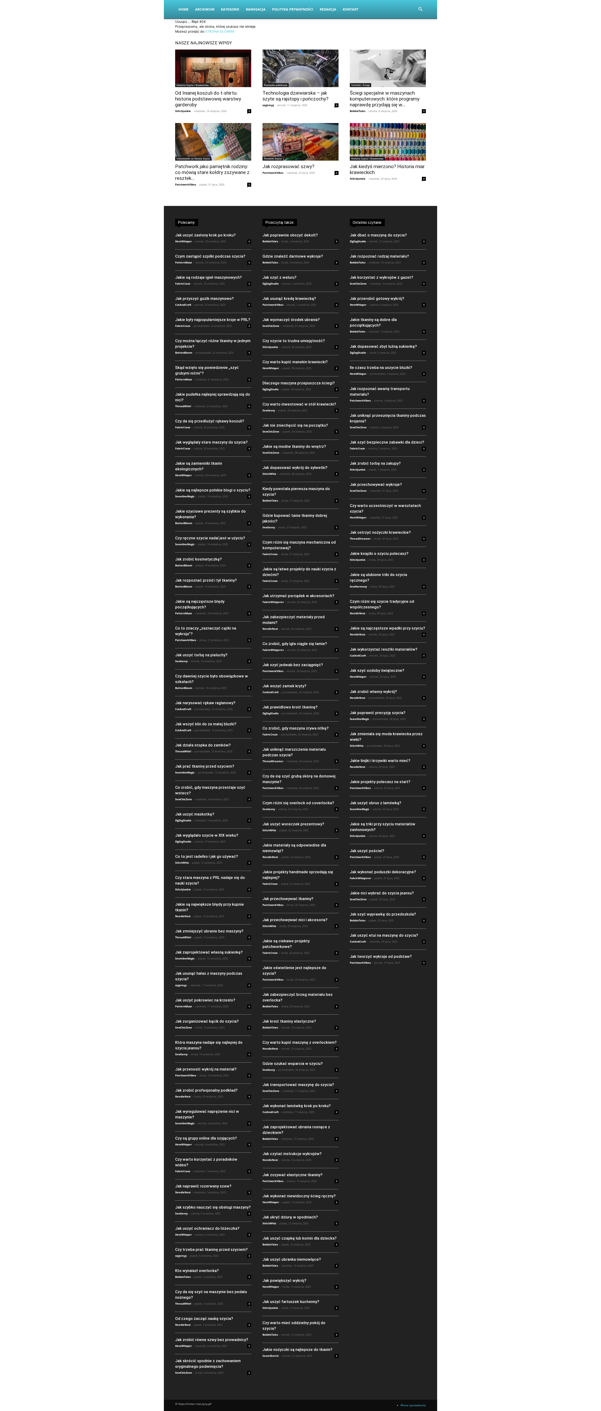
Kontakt (350, 9)
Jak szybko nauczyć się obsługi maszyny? (213, 1207)
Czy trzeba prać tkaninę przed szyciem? (211, 1249)
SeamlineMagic (185, 496)
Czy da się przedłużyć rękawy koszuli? (209, 421)
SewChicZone (183, 799)
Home (183, 9)
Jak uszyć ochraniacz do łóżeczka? (207, 1228)
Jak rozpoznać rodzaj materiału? (379, 256)
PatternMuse (183, 262)
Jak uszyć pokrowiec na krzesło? (205, 1000)
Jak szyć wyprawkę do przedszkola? (383, 914)
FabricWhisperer (273, 602)
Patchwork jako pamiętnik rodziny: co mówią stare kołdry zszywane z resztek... (212, 172)
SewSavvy (181, 661)
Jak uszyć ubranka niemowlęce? (291, 1259)
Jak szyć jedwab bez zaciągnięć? (292, 664)
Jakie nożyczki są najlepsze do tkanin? (297, 1349)
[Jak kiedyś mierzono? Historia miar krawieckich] (388, 142)
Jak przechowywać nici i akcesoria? (294, 919)
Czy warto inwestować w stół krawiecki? (299, 404)
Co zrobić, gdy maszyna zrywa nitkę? (295, 728)
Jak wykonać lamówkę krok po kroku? (296, 1105)
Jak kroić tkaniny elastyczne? (289, 1021)
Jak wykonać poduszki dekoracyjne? (383, 872)
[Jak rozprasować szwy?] (300, 142)
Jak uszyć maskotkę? (194, 814)
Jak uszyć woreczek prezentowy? (293, 824)
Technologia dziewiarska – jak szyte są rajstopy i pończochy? (295, 96)
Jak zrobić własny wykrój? (373, 691)
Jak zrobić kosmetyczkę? (198, 559)
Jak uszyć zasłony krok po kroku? (205, 235)
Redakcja (328, 9)
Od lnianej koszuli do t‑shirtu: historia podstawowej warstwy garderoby (208, 99)
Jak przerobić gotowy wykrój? (377, 298)
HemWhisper (183, 241)
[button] (420, 10)
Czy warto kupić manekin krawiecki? (295, 362)
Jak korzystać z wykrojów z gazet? (381, 277)
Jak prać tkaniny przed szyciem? (204, 766)
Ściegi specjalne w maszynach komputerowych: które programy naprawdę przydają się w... (385, 99)
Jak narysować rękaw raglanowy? (205, 702)
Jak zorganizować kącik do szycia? (207, 1021)
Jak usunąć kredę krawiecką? (289, 298)
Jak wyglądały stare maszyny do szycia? (211, 442)
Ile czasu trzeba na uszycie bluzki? (381, 367)
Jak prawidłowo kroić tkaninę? (290, 707)
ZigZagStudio (183, 820)
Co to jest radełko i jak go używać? (206, 856)
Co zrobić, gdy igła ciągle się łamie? (294, 643)
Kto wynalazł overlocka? (197, 1270)
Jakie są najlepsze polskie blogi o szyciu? (212, 490)
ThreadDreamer (272, 761)
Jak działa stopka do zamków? (203, 745)
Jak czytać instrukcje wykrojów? (292, 1153)
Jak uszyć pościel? (367, 850)
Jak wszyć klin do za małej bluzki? (205, 724)
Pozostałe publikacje (275, 85)
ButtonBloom (183, 352)
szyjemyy (268, 105)
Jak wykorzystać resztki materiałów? (383, 649)
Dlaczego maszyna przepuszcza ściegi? (298, 383)
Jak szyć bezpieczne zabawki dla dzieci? (387, 442)
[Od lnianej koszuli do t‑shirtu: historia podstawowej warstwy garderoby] (213, 68)
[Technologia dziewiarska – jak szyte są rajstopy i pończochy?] (300, 68)
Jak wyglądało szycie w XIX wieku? (206, 835)
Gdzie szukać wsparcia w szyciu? (292, 1063)
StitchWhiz (182, 862)
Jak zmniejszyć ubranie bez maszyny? (209, 931)
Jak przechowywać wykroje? (376, 484)
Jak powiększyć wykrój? (284, 1280)
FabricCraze (182, 283)
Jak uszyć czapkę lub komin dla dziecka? (299, 1238)
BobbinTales (357, 111)
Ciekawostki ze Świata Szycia (193, 158)
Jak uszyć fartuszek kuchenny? (290, 1301)
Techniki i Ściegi (360, 85)
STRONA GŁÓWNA (219, 31)
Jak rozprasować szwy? (288, 166)
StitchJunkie (183, 111)
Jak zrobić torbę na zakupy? (375, 463)
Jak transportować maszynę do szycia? (298, 1084)
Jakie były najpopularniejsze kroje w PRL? (212, 319)
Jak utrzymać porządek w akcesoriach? (298, 595)
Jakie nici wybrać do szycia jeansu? (382, 893)
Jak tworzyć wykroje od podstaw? (381, 956)
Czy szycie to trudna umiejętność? (293, 340)
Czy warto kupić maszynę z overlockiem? (299, 1042)
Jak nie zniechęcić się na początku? (295, 425)
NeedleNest (183, 916)
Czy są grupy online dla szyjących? (206, 1138)
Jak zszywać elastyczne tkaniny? (292, 1174)
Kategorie (230, 9)
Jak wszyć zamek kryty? (284, 686)
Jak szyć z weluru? (279, 277)
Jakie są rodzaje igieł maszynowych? (208, 277)
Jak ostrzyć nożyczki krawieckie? (380, 532)
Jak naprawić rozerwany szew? (203, 1186)
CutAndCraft (183, 304)
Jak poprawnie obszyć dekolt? (290, 235)
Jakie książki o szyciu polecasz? (379, 553)
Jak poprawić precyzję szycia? (377, 712)
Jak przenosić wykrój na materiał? (206, 1069)
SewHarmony (358, 586)
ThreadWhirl (183, 406)
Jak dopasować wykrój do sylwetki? (294, 467)
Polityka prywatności (292, 9)
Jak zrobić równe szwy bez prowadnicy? (211, 1339)
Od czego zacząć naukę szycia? (204, 1318)
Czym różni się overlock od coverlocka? (298, 802)
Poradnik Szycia (273, 158)
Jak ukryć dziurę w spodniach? (290, 1217)
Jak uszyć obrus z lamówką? (375, 802)
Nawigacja (256, 9)
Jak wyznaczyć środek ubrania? (291, 319)
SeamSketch (270, 1355)
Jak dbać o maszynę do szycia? (378, 235)
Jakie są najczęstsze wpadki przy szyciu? (387, 628)
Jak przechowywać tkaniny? (287, 898)
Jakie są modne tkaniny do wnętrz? (294, 446)
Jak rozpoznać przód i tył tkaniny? (206, 580)
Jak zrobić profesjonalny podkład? (206, 1090)
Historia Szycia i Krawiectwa (193, 85)
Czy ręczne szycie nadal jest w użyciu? (210, 538)
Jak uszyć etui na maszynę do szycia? (384, 935)
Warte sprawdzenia (413, 1405)
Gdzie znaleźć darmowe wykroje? (292, 256)
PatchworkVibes (185, 184)
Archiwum (204, 9)
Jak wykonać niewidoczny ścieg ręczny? (299, 1196)
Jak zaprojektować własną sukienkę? (209, 952)
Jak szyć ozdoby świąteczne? (377, 670)
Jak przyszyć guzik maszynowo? (204, 298)
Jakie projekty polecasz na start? (380, 781)
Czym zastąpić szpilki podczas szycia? (210, 256)
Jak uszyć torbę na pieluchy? (201, 655)
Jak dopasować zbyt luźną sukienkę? (383, 346)
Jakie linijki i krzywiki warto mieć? (380, 760)
